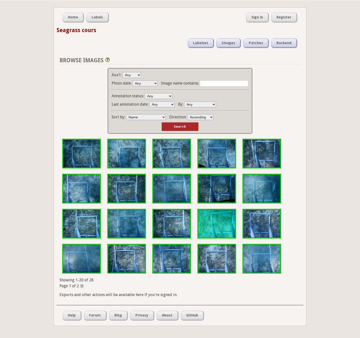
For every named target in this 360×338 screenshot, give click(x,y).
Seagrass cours (76, 30)
